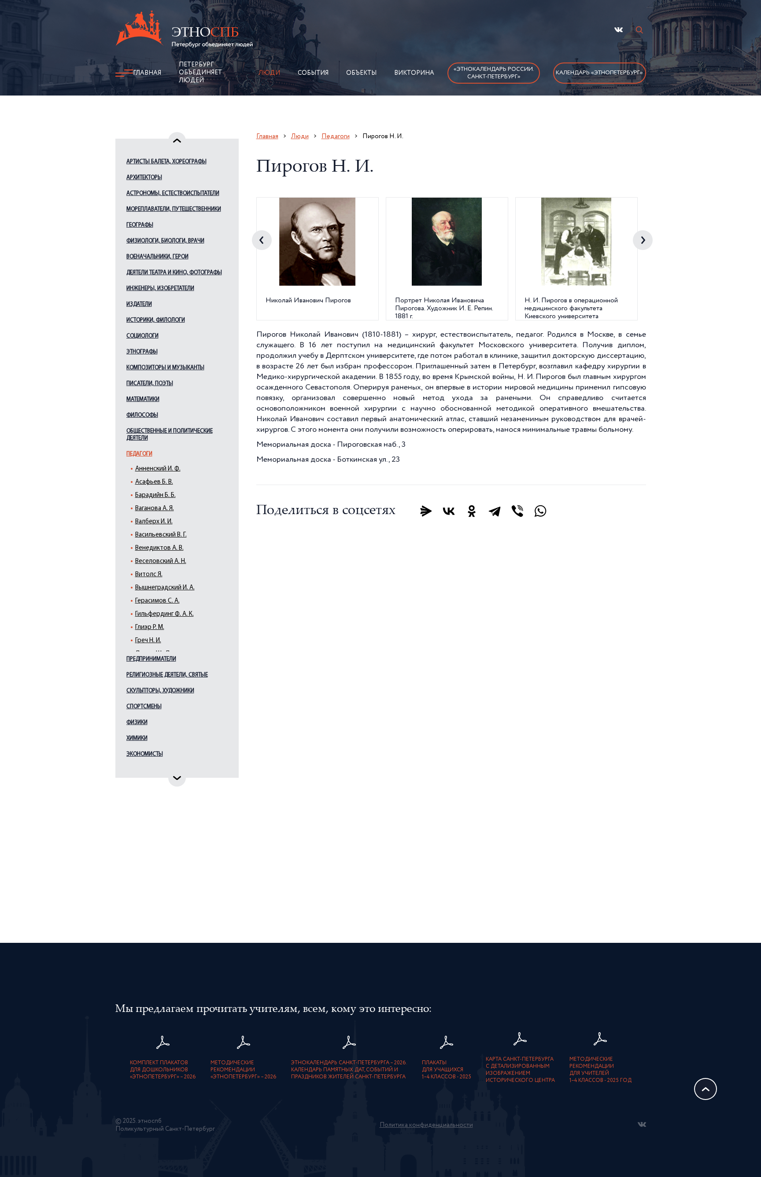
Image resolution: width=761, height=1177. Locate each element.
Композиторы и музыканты (165, 368)
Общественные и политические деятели (169, 434)
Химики (137, 738)
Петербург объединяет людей (200, 73)
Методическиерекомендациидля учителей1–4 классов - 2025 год (600, 1070)
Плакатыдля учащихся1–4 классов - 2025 (446, 1070)
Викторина (414, 73)
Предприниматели (151, 659)
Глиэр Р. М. (149, 627)
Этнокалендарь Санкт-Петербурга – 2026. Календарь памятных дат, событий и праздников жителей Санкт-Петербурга (349, 1070)
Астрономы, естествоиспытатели (172, 193)
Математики (142, 399)
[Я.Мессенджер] (425, 511)
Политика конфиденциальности (426, 1125)
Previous (262, 240)
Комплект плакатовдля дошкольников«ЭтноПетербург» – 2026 (163, 1070)
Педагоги (139, 454)
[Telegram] (494, 511)
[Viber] (517, 511)
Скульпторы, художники (160, 691)
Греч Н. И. (148, 640)
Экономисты (144, 754)
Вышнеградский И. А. (165, 588)
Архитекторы (144, 177)
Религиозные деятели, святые (167, 675)
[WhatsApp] (540, 511)
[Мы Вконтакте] (618, 29)
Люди (269, 73)
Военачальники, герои (157, 257)
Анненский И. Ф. (158, 469)
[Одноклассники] (471, 511)
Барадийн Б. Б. (155, 495)
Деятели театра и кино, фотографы (174, 273)
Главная (147, 73)
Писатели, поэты (149, 383)
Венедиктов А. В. (159, 548)
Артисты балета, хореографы (166, 162)
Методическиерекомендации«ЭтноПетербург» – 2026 (244, 1070)
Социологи (142, 336)
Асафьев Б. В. (154, 482)
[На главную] (184, 30)
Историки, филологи (155, 320)
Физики (137, 722)
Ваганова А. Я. (154, 508)
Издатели (139, 304)
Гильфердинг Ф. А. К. (164, 614)
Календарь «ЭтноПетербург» (599, 73)
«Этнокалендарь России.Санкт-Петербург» (494, 73)
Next (643, 240)
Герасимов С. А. (157, 601)
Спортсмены (144, 707)
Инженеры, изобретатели (160, 288)
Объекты (361, 73)
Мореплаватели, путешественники (173, 209)
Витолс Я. (149, 574)
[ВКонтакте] (448, 511)
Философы (142, 415)
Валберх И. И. (154, 522)
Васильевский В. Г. (161, 535)
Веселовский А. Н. (160, 561)
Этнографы (142, 352)
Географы (139, 225)
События (313, 73)
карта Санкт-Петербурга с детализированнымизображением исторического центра (520, 1070)
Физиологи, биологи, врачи (165, 241)
